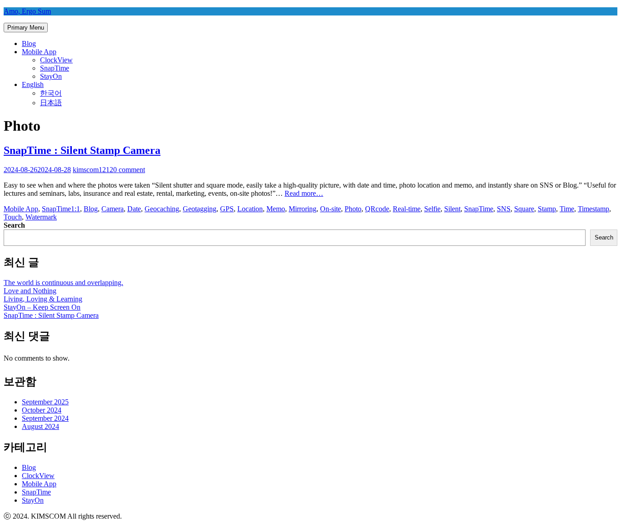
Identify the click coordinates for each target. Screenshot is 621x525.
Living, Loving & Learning (43, 299)
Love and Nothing (30, 291)
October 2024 (41, 410)
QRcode (377, 209)
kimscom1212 (93, 169)
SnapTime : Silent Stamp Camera (82, 150)
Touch (13, 217)
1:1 (75, 209)
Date (134, 209)
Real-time (407, 209)
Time (567, 209)
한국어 (51, 93)
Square (524, 209)
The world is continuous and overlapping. (63, 282)
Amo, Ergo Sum (27, 11)
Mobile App (39, 52)
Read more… (304, 193)
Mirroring (302, 209)
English (33, 84)
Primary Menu (25, 27)
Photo (353, 209)
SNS (504, 209)
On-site (330, 209)
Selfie (432, 209)
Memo (275, 209)
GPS (227, 209)
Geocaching (162, 209)
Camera (112, 209)
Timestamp (593, 209)
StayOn (51, 76)
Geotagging (199, 209)
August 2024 (40, 426)
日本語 (51, 103)
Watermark (41, 217)
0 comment (129, 169)
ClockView (56, 60)
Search (14, 225)
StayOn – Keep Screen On (42, 307)
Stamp (547, 209)
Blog (29, 43)
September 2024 (45, 418)
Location (250, 209)
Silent (452, 209)
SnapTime (54, 68)
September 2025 (45, 402)
